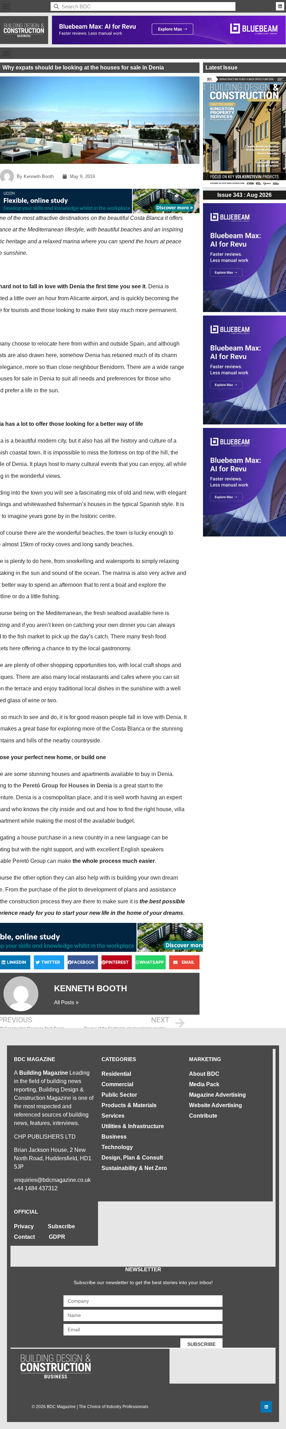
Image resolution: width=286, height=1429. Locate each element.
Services (113, 1116)
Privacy (24, 1226)
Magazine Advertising (217, 1095)
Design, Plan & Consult (132, 1158)
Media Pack (204, 1084)
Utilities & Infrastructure (132, 1126)
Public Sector (119, 1095)
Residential (116, 1074)
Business (114, 1137)
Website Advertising (215, 1105)
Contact (24, 1237)
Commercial (117, 1084)
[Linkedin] (280, 6)
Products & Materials (129, 1105)
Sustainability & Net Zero (134, 1168)
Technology (117, 1147)
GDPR (57, 1237)
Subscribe (61, 1226)
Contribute (203, 1116)
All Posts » (66, 1002)
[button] (6, 6)
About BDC (204, 1074)
